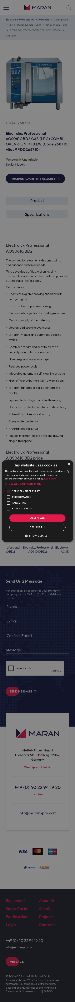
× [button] (68, 464)
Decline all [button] (37, 527)
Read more (50, 478)
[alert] (37, 501)
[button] (37, 484)
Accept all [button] (37, 518)
